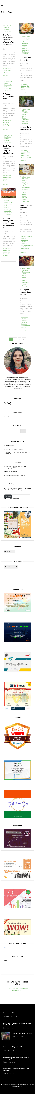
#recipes (5, 124)
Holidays (24, 184)
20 (5, 158)
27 (22, 1036)
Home (23, 39)
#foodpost (6, 122)
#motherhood (24, 247)
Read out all (5, 75)
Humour (6, 140)
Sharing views (8, 212)
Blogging (6, 200)
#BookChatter (7, 175)
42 (13, 1028)
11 (16, 1016)
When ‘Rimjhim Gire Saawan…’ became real (15, 475)
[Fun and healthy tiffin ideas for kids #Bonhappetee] (8, 193)
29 (22, 135)
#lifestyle (23, 86)
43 (13, 1050)
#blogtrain (23, 238)
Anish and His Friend (9, 1013)
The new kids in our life (25, 59)
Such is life (25, 53)
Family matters (26, 38)
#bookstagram (7, 179)
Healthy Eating (8, 26)
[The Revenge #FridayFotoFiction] (5, 1036)
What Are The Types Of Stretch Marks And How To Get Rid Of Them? (17, 453)
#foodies (23, 318)
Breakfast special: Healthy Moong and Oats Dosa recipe (16, 1069)
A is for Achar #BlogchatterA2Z (12, 1047)
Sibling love (25, 121)
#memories (24, 150)
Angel (28, 36)
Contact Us (7, 416)
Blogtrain (24, 182)
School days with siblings (25, 128)
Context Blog (19, 1086)
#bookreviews (7, 177)
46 (14, 1062)
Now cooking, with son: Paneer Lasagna (26, 208)
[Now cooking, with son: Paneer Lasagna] (26, 169)
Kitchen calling (8, 85)
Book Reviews (8, 135)
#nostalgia (23, 152)
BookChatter (7, 137)
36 (5, 233)
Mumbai (24, 194)
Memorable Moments (25, 44)
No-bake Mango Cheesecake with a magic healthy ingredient (16, 1058)
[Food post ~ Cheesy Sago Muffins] (26, 261)
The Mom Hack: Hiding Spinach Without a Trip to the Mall (8, 39)
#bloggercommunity (26, 236)
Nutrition (5, 72)
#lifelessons (24, 84)
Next (24, 339)
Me (26, 111)
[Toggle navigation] (2, 5)
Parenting (24, 48)
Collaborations (8, 81)
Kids (5, 204)
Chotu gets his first (9, 445)
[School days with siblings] (26, 101)
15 (5, 105)
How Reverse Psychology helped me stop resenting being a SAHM (15, 467)
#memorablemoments (27, 245)
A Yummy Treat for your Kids (8, 96)
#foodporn (24, 241)
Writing (24, 199)
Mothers (6, 29)
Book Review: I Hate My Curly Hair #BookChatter (8, 149)
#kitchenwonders (25, 325)
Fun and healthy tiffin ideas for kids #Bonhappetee (8, 223)
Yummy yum (7, 90)
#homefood (6, 250)
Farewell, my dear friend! (10, 471)
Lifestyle (6, 27)
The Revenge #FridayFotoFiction (22, 1033)
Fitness (6, 202)
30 (22, 217)
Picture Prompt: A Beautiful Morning (13, 449)
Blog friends (25, 178)
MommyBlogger (7, 254)
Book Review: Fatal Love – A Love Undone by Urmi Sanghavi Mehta (17, 1024)
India (27, 39)
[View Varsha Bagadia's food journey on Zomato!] (13, 948)
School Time (7, 31)
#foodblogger (7, 68)
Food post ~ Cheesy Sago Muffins (25, 292)
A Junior (24, 36)
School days (7, 209)
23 (22, 65)
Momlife (23, 87)
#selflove (5, 181)
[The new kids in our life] (26, 28)
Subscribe (8, 496)
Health (6, 83)
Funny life (7, 138)
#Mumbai (23, 327)
